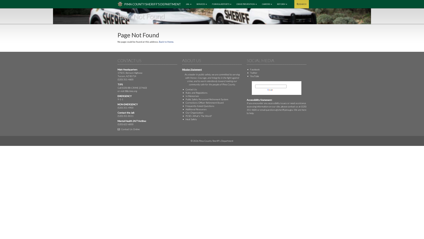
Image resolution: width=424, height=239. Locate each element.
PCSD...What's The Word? (199, 116)
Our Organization (194, 112)
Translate (278, 89)
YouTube (254, 76)
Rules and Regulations (197, 92)
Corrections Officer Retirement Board (205, 102)
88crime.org (131, 91)
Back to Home (166, 41)
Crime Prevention (245, 4)
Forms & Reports (221, 4)
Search (302, 4)
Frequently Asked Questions (200, 106)
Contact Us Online (130, 129)
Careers (266, 4)
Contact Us (191, 89)
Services (200, 4)
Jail (188, 4)
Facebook (255, 69)
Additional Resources (196, 109)
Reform (281, 4)
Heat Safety (191, 119)
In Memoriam (192, 96)
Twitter (253, 72)
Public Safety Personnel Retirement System (207, 99)
